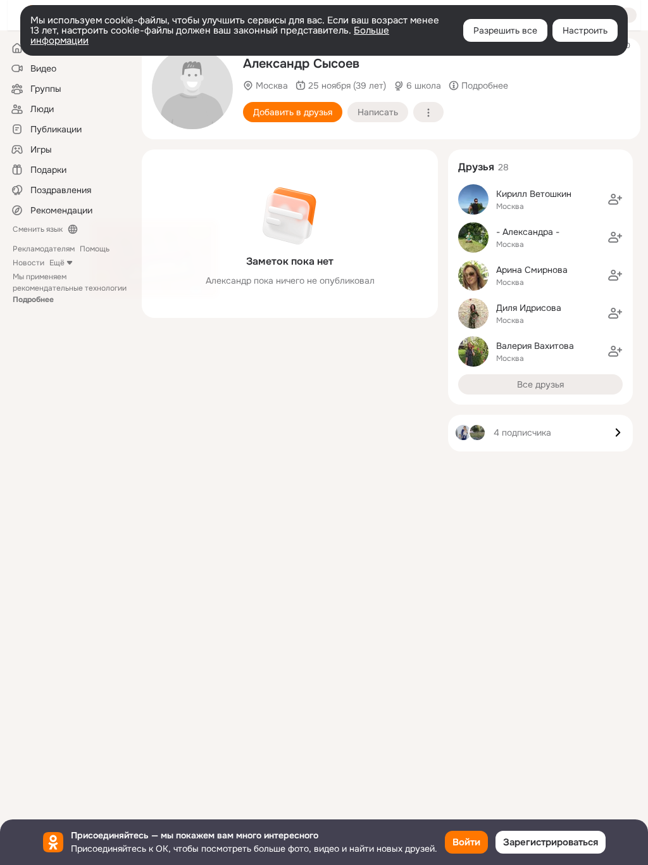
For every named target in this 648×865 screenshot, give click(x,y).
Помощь (94, 249)
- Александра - (527, 231)
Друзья (476, 167)
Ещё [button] (57, 263)
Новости (28, 263)
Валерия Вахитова (535, 345)
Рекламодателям (44, 249)
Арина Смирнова (532, 269)
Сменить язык (38, 229)
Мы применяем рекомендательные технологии (70, 288)
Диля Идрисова (528, 307)
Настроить (585, 30)
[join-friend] (615, 199)
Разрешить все (505, 30)
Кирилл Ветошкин (533, 193)
